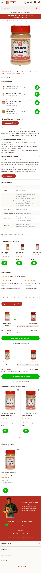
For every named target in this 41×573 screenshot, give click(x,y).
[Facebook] (13, 533)
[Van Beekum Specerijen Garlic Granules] (10, 400)
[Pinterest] (24, 533)
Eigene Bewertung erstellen (12, 304)
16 (30, 298)
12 (14, 298)
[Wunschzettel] (35, 2)
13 (18, 298)
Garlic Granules (6, 415)
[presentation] (2, 45)
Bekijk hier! (24, 17)
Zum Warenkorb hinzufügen (20, 338)
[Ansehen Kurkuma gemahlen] (8, 248)
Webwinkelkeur (31, 525)
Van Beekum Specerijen (29, 72)
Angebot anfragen (10, 123)
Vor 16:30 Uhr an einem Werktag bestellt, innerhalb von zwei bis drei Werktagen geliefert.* (19, 147)
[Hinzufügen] (4, 263)
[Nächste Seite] (38, 298)
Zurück (5, 21)
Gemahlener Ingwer (8, 475)
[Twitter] (17, 533)
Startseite (12, 21)
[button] (18, 65)
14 (22, 298)
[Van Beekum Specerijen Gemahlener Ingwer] (10, 460)
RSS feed (23, 567)
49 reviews (12, 72)
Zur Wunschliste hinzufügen (11, 235)
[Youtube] (27, 533)
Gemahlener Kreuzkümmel (20, 253)
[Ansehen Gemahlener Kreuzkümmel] (22, 248)
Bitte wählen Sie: (6, 81)
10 (7, 298)
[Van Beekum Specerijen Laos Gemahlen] (30, 400)
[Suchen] (37, 8)
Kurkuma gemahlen (4, 253)
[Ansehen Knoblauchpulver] (37, 248)
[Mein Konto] (31, 2)
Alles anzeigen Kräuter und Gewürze (12, 73)
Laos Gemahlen (27, 415)
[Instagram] (20, 533)
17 (33, 298)
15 (26, 298)
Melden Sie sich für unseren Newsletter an (20, 537)
